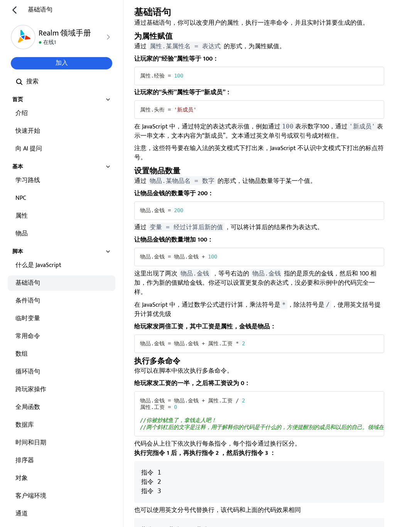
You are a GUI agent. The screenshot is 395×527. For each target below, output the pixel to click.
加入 (62, 63)
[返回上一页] (15, 10)
